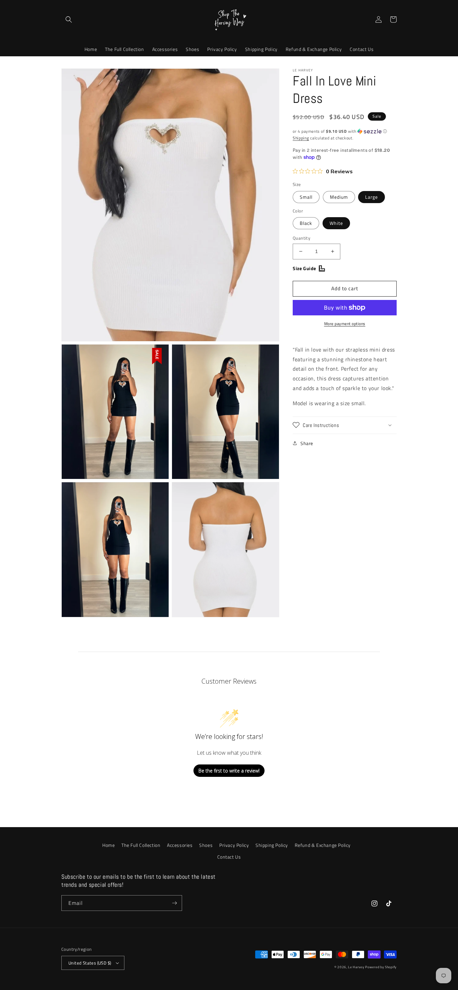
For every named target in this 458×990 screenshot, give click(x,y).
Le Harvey (356, 967)
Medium (339, 196)
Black (306, 223)
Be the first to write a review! (229, 770)
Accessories (180, 845)
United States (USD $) (89, 963)
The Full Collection (140, 845)
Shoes (206, 845)
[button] (68, 19)
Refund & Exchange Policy (323, 845)
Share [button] (306, 442)
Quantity (301, 238)
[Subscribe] (174, 903)
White (336, 223)
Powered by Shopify (381, 967)
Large (371, 196)
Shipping (301, 138)
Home (108, 845)
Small (306, 196)
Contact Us (229, 856)
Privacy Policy (234, 845)
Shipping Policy (271, 845)
